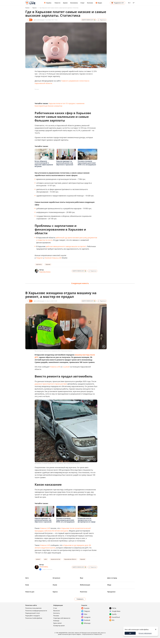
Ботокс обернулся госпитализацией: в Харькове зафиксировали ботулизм (44, 163)
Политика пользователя (33, 608)
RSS (113, 620)
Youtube (86, 608)
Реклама (56, 616)
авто (45, 559)
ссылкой (66, 367)
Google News (116, 611)
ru (129, 3)
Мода (109, 585)
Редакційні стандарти (32, 616)
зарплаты (39, 264)
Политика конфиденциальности (36, 611)
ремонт (38, 559)
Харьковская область (70, 559)
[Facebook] (40, 569)
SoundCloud (116, 617)
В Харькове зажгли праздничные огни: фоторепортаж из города (86, 520)
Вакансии (56, 611)
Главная (27, 7)
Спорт (82, 3)
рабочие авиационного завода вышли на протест (66, 246)
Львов (55, 585)
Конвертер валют (59, 626)
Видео (100, 3)
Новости (57, 3)
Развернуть (80, 599)
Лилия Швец (43, 567)
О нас (55, 608)
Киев (27, 585)
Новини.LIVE (57, 258)
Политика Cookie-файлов (33, 618)
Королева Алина (44, 272)
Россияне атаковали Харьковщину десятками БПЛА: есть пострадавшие (87, 163)
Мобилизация (85, 585)
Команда (56, 621)
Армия (65, 3)
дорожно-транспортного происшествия (51, 384)
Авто (27, 578)
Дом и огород (112, 578)
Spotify (114, 614)
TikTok (114, 608)
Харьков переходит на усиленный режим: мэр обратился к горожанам (64, 163)
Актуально (56, 578)
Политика (83, 592)
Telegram (39, 258)
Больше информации (145, 633)
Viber (85, 614)
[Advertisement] (65, 94)
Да (130, 633)
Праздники (111, 592)
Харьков (34, 7)
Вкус (81, 578)
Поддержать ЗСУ (119, 3)
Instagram (87, 617)
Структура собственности (61, 618)
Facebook (87, 620)
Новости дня (29, 592)
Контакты (56, 613)
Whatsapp (87, 623)
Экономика (74, 3)
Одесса (55, 592)
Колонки (90, 3)
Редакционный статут (32, 613)
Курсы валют (57, 623)
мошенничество (55, 559)
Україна (48, 3)
